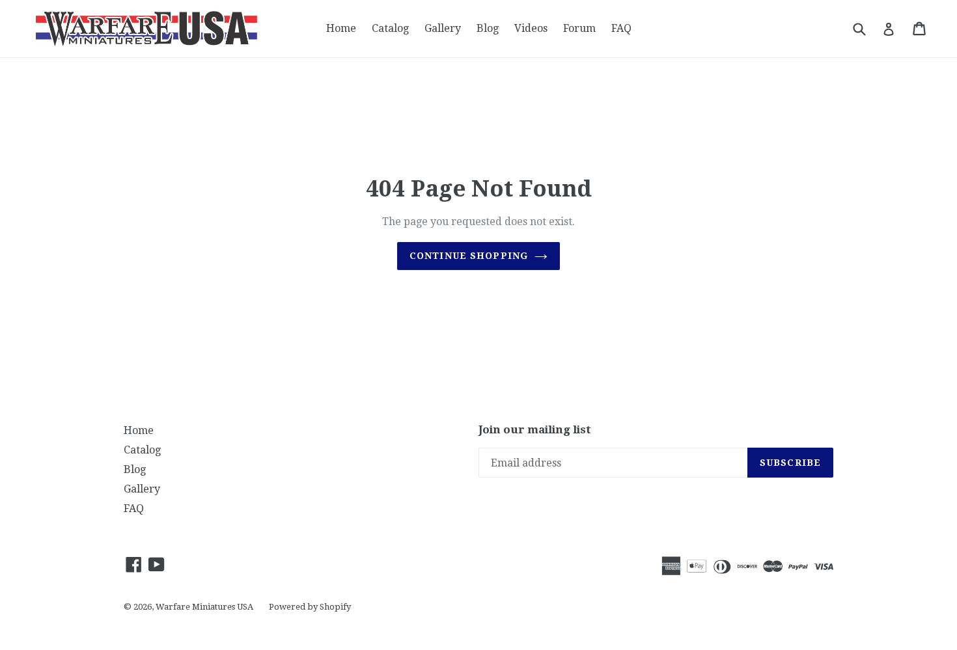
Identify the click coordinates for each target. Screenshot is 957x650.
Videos (531, 28)
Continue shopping (468, 256)
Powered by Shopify (310, 607)
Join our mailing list (534, 429)
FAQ (621, 28)
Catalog (390, 28)
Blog (488, 28)
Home (341, 28)
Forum (579, 28)
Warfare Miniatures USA (204, 607)
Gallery (442, 28)
